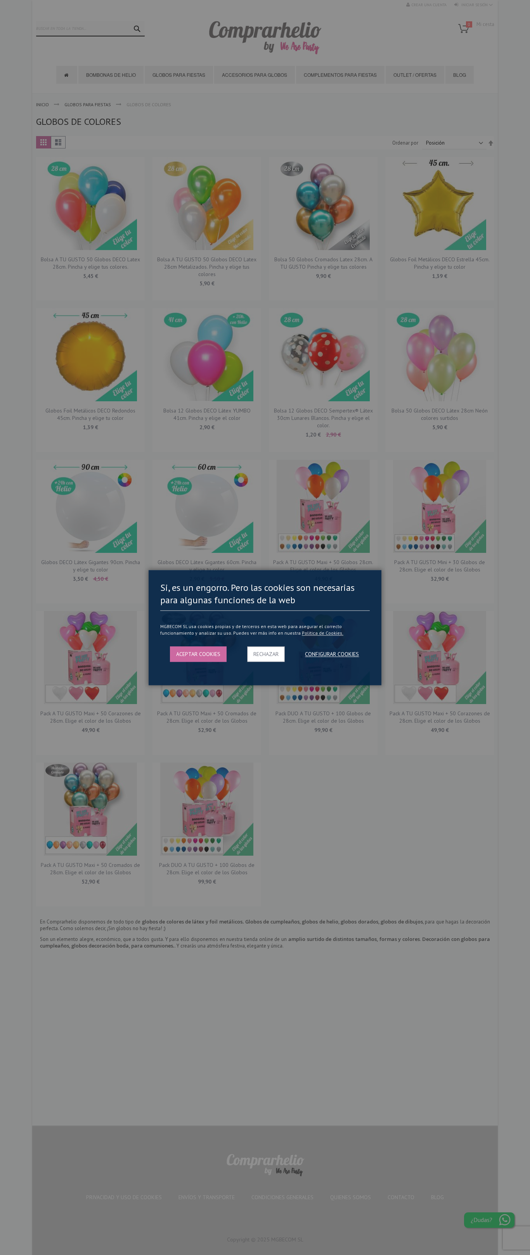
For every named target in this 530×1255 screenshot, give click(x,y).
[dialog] (265, 627)
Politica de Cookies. (322, 633)
